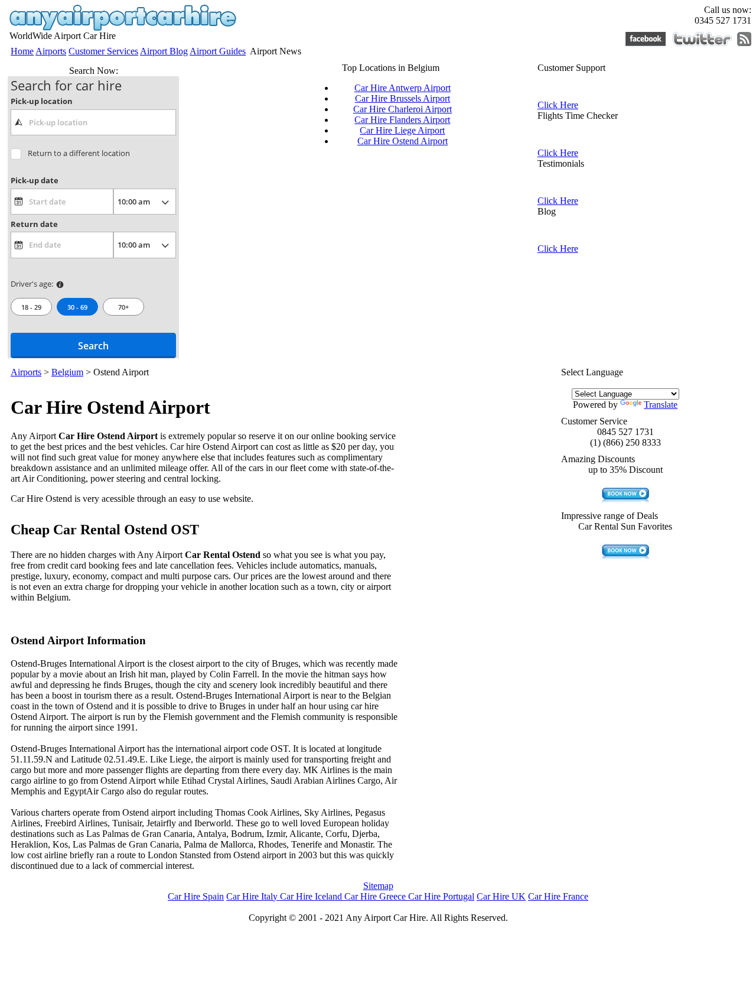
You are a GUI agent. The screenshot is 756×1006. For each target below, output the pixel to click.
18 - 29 (31, 307)
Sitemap (378, 886)
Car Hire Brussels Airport (402, 98)
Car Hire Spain (196, 896)
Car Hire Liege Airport (402, 130)
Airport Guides (218, 51)
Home (22, 51)
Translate (660, 405)
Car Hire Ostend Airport (402, 141)
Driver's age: (32, 283)
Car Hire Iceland (312, 896)
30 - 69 (77, 307)
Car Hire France (558, 896)
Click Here (557, 105)
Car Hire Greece (376, 896)
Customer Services (103, 51)
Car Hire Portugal (441, 896)
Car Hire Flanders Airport (402, 120)
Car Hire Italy (253, 896)
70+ (123, 307)
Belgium (67, 372)
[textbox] (93, 122)
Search (93, 345)
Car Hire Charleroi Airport (402, 109)
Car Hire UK (501, 896)
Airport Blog (164, 51)
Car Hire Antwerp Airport (402, 88)
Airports (50, 51)
